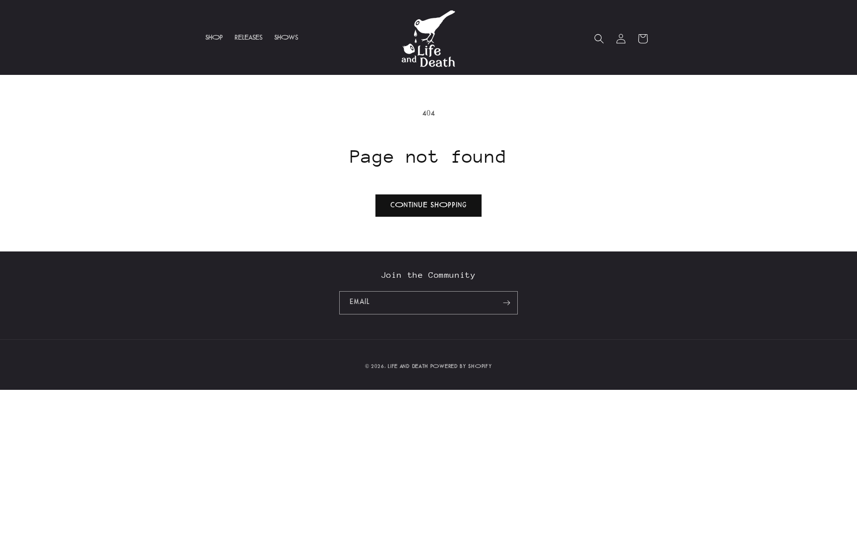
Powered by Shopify (461, 367)
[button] (599, 39)
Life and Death (408, 367)
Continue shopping (428, 206)
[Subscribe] (506, 302)
